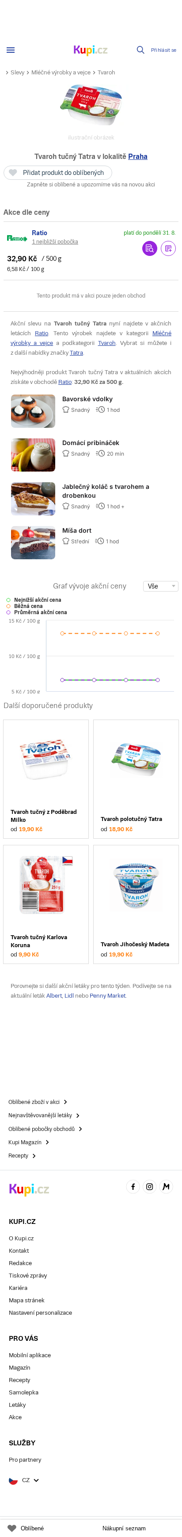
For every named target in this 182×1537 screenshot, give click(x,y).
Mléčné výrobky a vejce (61, 72)
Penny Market (107, 995)
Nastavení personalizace (40, 1312)
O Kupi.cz (21, 1238)
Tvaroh (106, 72)
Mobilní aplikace (30, 1355)
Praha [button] (138, 156)
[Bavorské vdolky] (33, 426)
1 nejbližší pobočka (55, 242)
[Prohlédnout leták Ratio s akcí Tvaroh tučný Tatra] (149, 248)
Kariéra (18, 1288)
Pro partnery (25, 1459)
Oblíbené (32, 1528)
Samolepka (23, 1392)
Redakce (20, 1263)
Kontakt (19, 1250)
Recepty (19, 1380)
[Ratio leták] (17, 238)
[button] (168, 248)
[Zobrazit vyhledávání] (141, 50)
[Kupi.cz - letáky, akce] (91, 51)
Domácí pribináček (90, 442)
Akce (15, 1417)
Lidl (69, 995)
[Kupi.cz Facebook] (133, 1188)
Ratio (41, 333)
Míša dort (76, 530)
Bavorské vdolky (87, 399)
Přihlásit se (164, 50)
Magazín (19, 1367)
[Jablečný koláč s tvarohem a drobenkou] (33, 514)
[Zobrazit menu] (10, 50)
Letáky (17, 1404)
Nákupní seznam (124, 1528)
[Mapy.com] (166, 1188)
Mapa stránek (27, 1300)
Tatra (76, 352)
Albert (54, 995)
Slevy (17, 72)
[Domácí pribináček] (33, 470)
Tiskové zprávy (28, 1275)
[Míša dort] (33, 557)
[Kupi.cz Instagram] (150, 1188)
